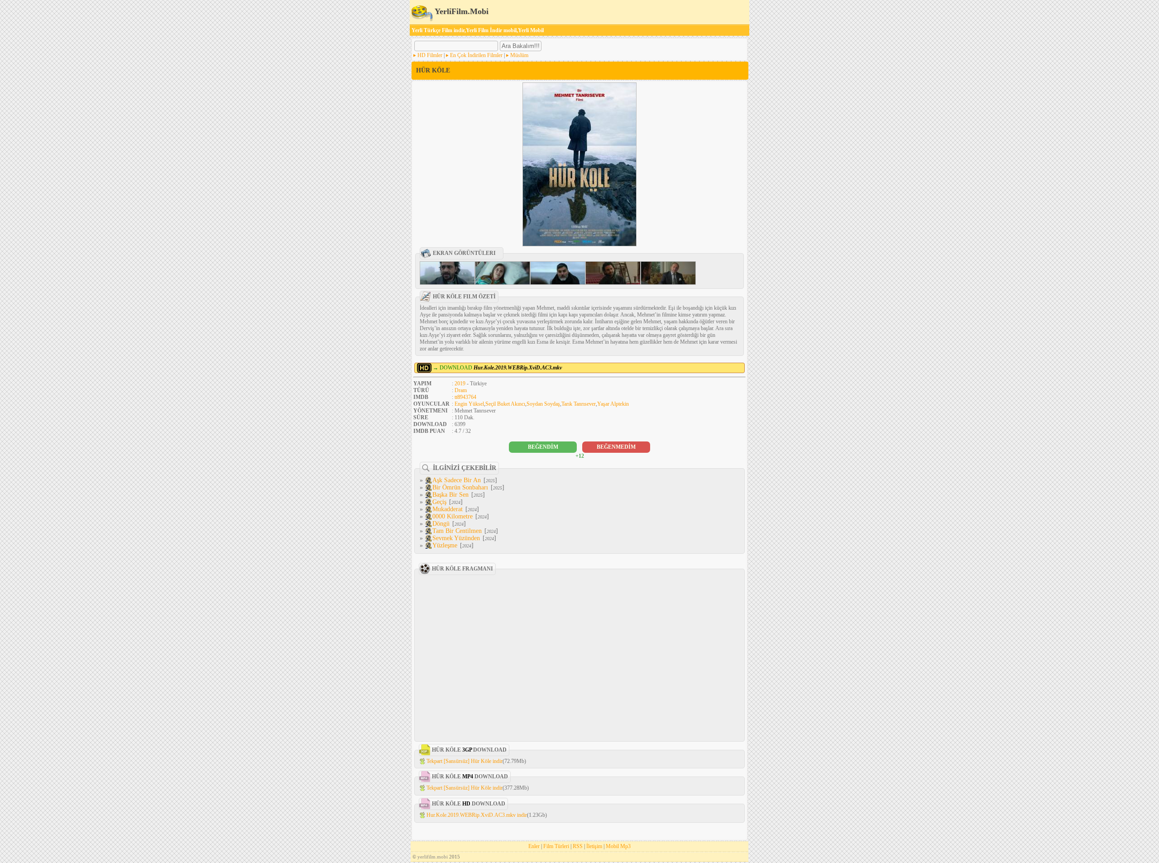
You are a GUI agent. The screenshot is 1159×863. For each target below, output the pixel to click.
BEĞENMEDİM (616, 447)
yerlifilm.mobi (432, 856)
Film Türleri (556, 846)
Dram (461, 390)
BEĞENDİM (543, 447)
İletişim (594, 846)
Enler (534, 846)
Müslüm (519, 55)
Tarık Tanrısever (578, 404)
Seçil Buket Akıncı (505, 404)
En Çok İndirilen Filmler (476, 55)
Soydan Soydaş (543, 404)
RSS (578, 846)
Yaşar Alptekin (613, 404)
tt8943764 (465, 397)
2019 (460, 383)
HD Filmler (429, 55)
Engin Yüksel (469, 404)
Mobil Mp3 (618, 846)
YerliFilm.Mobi (461, 11)
